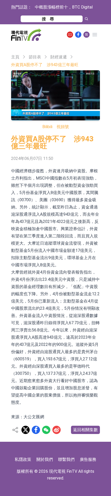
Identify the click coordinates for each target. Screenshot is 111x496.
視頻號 (63, 126)
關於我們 (44, 459)
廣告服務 (88, 459)
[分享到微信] (46, 430)
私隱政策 (23, 459)
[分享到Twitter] (25, 430)
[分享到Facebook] (36, 430)
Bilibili (47, 126)
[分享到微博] (56, 430)
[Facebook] (78, 35)
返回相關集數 (85, 429)
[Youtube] (70, 35)
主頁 (15, 57)
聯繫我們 (66, 459)
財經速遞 (58, 57)
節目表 (35, 57)
